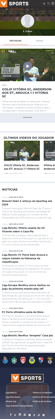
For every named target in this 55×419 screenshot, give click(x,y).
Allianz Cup (11, 401)
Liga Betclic (11, 393)
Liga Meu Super (13, 397)
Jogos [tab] (39, 41)
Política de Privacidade (44, 397)
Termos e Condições (42, 393)
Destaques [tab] (15, 41)
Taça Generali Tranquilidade (19, 406)
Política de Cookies (42, 401)
